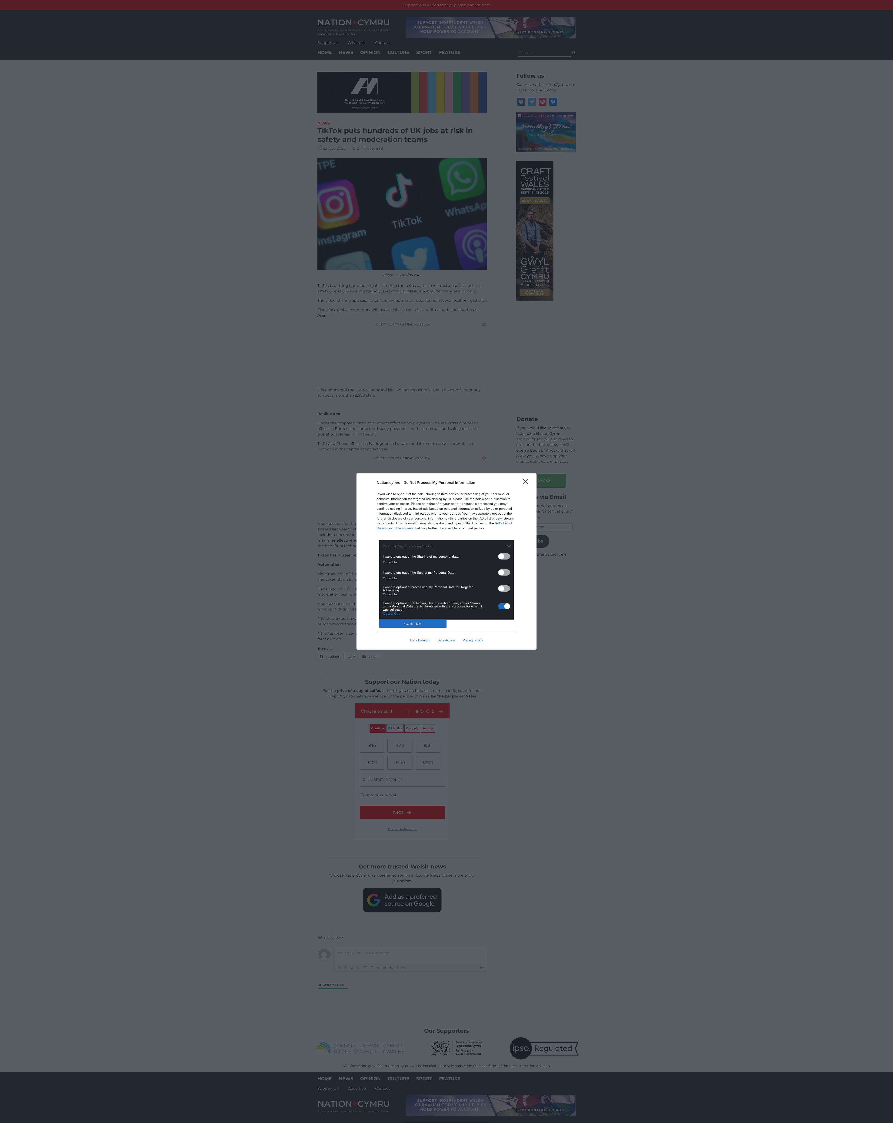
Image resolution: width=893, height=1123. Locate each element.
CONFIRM (413, 624)
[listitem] (446, 546)
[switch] (504, 556)
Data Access (446, 640)
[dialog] (446, 561)
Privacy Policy (473, 640)
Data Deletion (420, 640)
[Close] (527, 483)
